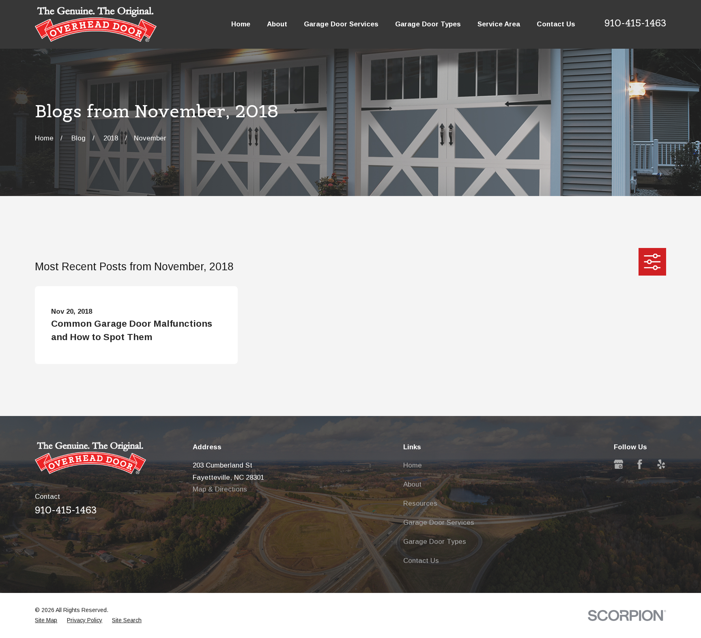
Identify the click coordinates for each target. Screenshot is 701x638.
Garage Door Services (438, 522)
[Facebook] (640, 464)
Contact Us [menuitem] (556, 24)
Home (412, 465)
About (412, 484)
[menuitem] (46, 620)
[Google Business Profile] (619, 464)
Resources (420, 503)
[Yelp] (661, 464)
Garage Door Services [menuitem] (341, 24)
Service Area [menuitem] (498, 24)
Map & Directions (220, 489)
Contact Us (421, 561)
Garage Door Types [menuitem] (428, 24)
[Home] (96, 24)
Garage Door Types (434, 541)
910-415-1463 (635, 23)
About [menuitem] (277, 24)
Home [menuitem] (240, 24)
